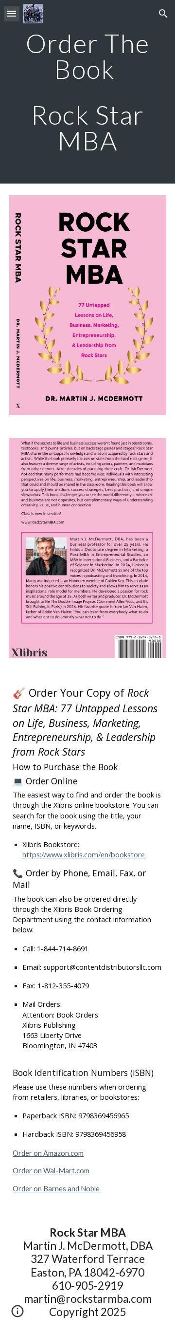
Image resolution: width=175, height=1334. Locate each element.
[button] (11, 13)
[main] (87, 91)
